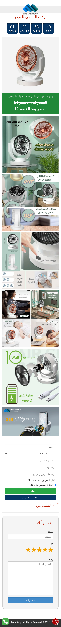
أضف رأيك (30, 600)
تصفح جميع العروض (31, 497)
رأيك (51, 559)
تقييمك (50, 543)
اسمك (50, 532)
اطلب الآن (30, 491)
